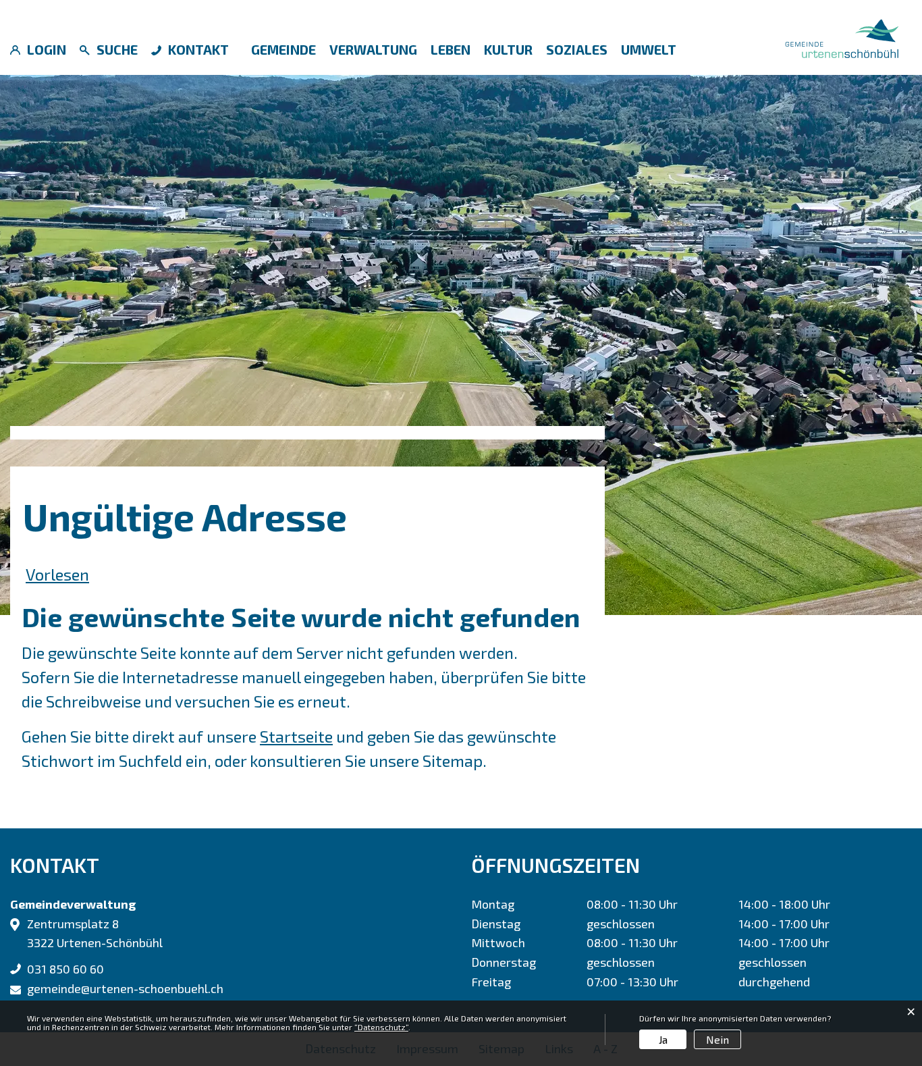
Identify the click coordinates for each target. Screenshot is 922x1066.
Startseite (296, 736)
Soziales (576, 49)
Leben (450, 49)
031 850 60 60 (65, 968)
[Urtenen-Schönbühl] (841, 36)
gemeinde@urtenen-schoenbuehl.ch (125, 988)
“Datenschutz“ (381, 1027)
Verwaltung (373, 49)
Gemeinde (283, 49)
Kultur (508, 49)
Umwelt (648, 49)
